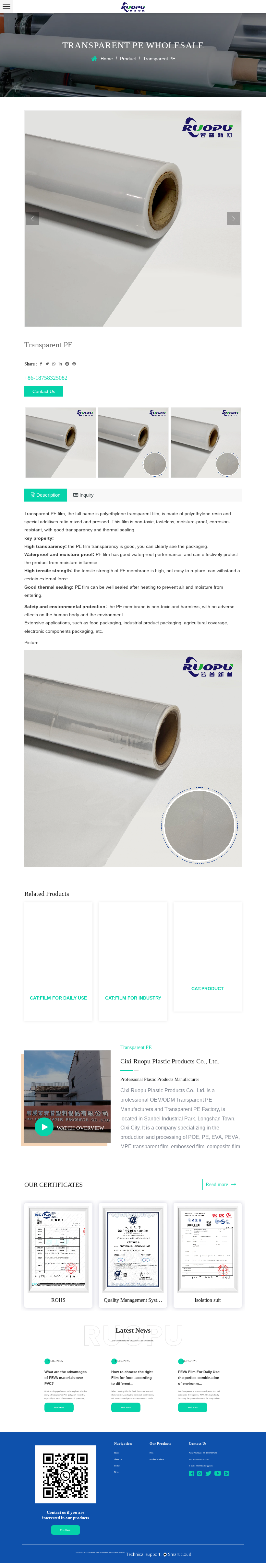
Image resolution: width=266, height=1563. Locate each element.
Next (233, 218)
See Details (56, 1010)
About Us (118, 1459)
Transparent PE (208, 981)
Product (128, 58)
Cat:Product (207, 988)
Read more (217, 1184)
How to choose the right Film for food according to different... (132, 1377)
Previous (32, 218)
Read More (59, 1407)
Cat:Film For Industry (133, 998)
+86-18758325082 (45, 378)
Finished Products (157, 1459)
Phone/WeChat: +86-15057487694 (203, 1453)
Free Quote (65, 1530)
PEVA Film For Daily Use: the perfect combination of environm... (199, 1377)
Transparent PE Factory (191, 1109)
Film (151, 1453)
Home (107, 58)
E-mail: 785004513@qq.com (201, 1466)
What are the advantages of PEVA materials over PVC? (65, 1377)
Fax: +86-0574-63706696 (199, 1459)
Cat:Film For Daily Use (58, 998)
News (116, 1472)
